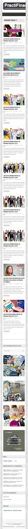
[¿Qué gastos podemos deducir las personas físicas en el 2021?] (14, 140)
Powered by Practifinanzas (8, 526)
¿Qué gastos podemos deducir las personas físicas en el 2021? (11, 142)
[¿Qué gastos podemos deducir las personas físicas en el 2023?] (14, 37)
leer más (7, 54)
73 (5, 248)
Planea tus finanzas (7, 499)
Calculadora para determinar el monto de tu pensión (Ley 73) (12, 482)
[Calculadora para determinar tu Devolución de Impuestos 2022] (14, 71)
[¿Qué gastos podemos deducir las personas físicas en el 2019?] (14, 208)
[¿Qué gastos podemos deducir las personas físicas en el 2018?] (14, 242)
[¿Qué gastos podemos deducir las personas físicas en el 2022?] (14, 105)
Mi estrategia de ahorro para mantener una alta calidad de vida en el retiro (12, 478)
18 (5, 319)
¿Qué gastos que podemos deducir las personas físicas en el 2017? (12, 315)
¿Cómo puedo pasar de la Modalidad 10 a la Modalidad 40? (12, 474)
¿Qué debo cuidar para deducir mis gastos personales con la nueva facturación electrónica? (13, 280)
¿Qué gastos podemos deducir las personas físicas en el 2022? (11, 108)
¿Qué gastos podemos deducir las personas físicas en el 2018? (11, 245)
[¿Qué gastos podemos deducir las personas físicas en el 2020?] (14, 174)
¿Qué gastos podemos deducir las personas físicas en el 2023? (11, 40)
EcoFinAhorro (6, 496)
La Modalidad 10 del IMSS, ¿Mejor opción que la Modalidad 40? (13, 470)
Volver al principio (21, 526)
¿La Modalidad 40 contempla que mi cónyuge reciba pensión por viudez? (13, 486)
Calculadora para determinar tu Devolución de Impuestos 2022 (11, 74)
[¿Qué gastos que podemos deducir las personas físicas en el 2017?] (14, 312)
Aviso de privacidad (16, 524)
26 (5, 284)
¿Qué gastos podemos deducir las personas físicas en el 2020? (11, 177)
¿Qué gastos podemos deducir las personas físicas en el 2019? (11, 211)
